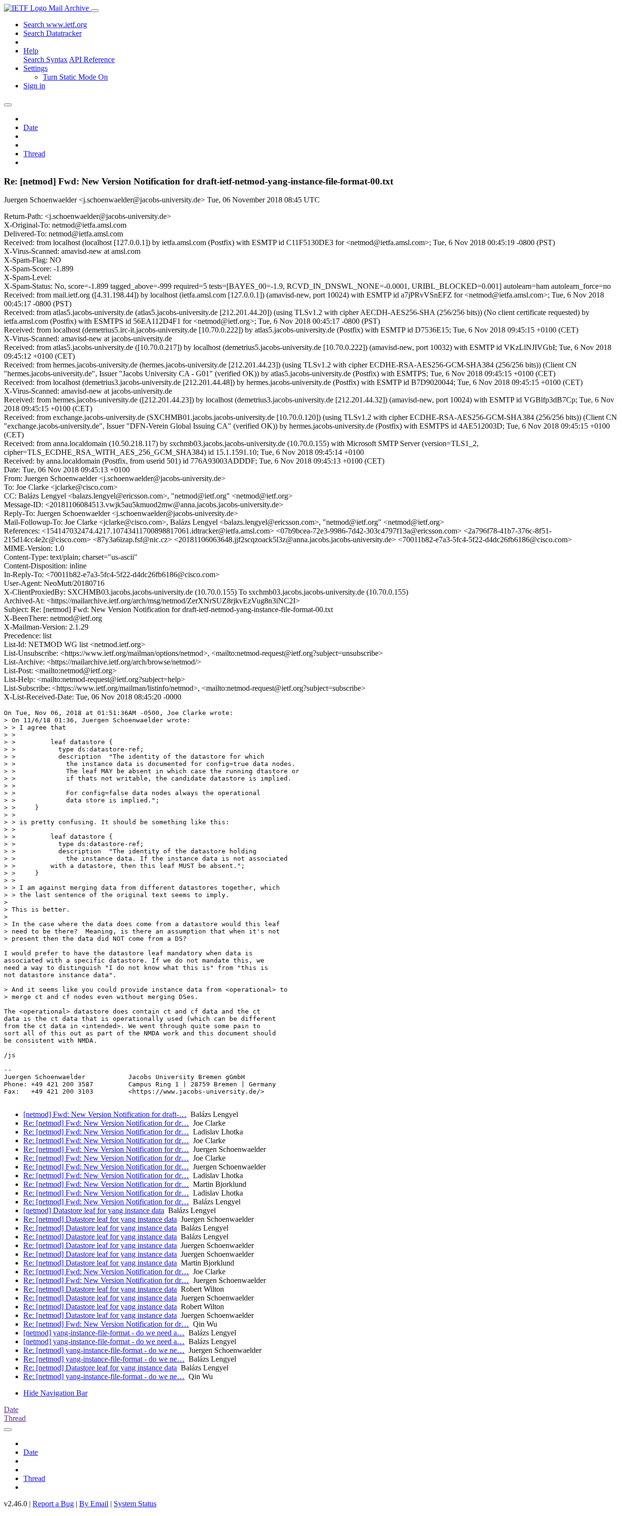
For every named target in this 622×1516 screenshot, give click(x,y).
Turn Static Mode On (75, 77)
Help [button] (30, 51)
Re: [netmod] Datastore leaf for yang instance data (100, 1219)
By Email (93, 1503)
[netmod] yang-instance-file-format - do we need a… (104, 1333)
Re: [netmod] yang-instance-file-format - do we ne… (104, 1350)
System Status (135, 1503)
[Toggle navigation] (95, 10)
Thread (34, 154)
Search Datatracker (52, 33)
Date (30, 127)
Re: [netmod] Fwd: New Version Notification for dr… (106, 1123)
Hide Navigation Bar (55, 1393)
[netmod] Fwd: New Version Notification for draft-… (105, 1114)
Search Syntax (45, 59)
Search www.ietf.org (55, 24)
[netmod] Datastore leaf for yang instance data (93, 1210)
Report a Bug (53, 1503)
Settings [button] (35, 68)
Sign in (34, 86)
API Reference (92, 59)
